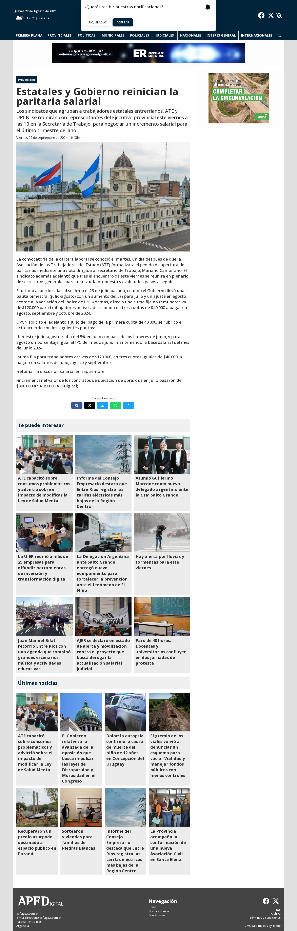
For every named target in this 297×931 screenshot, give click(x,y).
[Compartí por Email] (102, 405)
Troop (277, 926)
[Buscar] (279, 35)
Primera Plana (29, 35)
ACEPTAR (123, 22)
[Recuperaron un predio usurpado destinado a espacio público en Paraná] (37, 807)
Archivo (276, 913)
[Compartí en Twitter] (89, 405)
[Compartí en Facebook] (76, 405)
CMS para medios (256, 926)
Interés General (221, 35)
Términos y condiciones (265, 917)
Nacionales (191, 35)
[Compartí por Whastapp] (115, 405)
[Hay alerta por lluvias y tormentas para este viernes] (162, 532)
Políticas (87, 35)
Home (152, 907)
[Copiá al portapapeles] (128, 405)
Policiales (139, 35)
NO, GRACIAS (98, 22)
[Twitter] (271, 15)
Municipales (113, 35)
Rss (278, 909)
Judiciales (165, 35)
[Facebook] (261, 15)
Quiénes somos (158, 911)
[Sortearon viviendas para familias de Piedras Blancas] (81, 807)
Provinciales (59, 35)
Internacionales (257, 35)
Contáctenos (156, 915)
